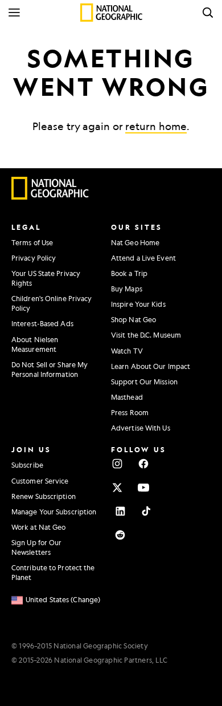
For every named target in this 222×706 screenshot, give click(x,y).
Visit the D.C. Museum (146, 334)
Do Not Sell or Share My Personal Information (49, 369)
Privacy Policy (33, 257)
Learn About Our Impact (150, 366)
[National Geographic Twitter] (117, 487)
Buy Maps (126, 288)
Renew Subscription (43, 496)
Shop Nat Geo (133, 319)
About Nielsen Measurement (34, 344)
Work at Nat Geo (38, 526)
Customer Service (40, 480)
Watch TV (127, 350)
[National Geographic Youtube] (143, 487)
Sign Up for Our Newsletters (36, 547)
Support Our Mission (144, 381)
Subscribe (27, 464)
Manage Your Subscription (53, 511)
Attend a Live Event (143, 257)
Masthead (127, 396)
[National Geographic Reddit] (120, 535)
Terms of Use (32, 242)
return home (156, 126)
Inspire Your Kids (138, 304)
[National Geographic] (111, 12)
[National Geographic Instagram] (117, 464)
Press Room (130, 412)
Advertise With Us (140, 427)
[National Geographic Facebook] (143, 464)
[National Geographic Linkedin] (120, 511)
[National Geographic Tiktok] (146, 511)
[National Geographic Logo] (50, 196)
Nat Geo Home (135, 242)
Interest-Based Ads (42, 323)
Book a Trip (129, 273)
